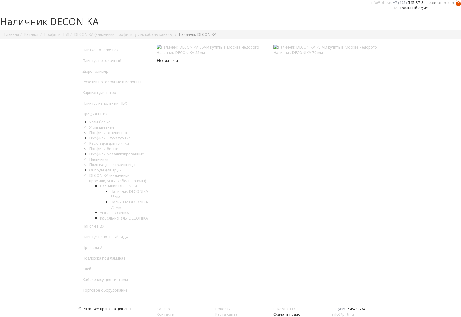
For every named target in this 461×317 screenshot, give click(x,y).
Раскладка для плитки (109, 143)
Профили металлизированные (116, 153)
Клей (86, 268)
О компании (284, 308)
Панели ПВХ (93, 226)
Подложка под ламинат (103, 258)
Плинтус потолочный (101, 60)
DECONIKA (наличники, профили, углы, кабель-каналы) (117, 178)
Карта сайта (226, 314)
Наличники (99, 159)
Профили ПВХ (95, 113)
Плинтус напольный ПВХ (104, 103)
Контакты (165, 314)
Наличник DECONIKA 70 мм (298, 52)
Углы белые (99, 121)
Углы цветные (101, 127)
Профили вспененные (108, 132)
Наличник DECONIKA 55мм (181, 52)
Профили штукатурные (110, 137)
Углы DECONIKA (114, 212)
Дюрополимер (95, 71)
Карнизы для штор (99, 92)
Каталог (164, 308)
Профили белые (103, 148)
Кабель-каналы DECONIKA (124, 218)
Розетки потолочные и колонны (111, 81)
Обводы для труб (105, 170)
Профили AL (93, 247)
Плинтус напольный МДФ (105, 236)
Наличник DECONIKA (118, 186)
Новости (223, 308)
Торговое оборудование (105, 290)
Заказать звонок (442, 3)
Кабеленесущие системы (105, 279)
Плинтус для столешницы (112, 164)
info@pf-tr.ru (381, 2)
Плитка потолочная (100, 49)
